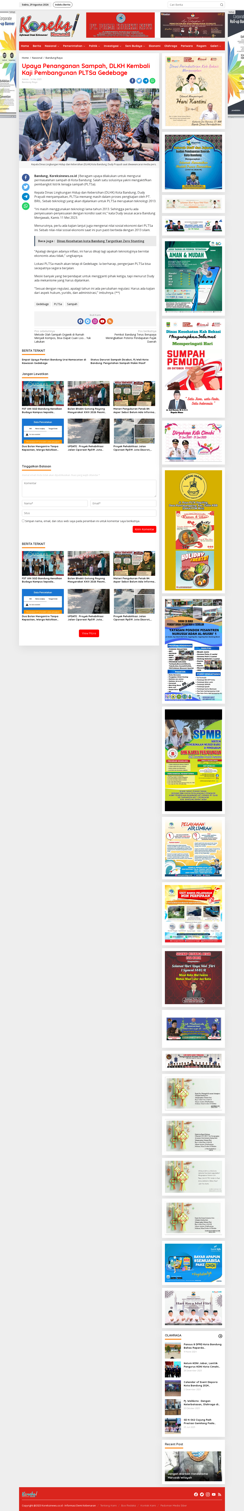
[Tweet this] (139, 81)
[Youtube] (102, 321)
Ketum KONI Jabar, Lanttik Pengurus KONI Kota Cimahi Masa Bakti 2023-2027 (201, 1365)
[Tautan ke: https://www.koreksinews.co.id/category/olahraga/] (220, 1336)
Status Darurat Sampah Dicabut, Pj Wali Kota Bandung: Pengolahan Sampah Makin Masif (119, 361)
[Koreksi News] (49, 25)
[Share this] (132, 81)
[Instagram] (95, 321)
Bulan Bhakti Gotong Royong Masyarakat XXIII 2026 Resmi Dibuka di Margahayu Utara (86, 410)
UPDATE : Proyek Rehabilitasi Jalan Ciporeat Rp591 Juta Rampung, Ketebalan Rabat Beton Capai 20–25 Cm (85, 448)
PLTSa (58, 304)
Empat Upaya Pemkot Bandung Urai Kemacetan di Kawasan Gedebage (54, 361)
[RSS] (110, 321)
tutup (12, 12)
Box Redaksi (128, 1505)
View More (89, 633)
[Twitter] (88, 321)
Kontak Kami (148, 1505)
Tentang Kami (108, 1505)
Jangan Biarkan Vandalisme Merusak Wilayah (188, 1475)
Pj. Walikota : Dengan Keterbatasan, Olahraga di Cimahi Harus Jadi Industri (201, 1402)
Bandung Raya (29, 82)
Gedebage (42, 304)
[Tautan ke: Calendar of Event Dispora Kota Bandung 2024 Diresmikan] (173, 1388)
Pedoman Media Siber (174, 1505)
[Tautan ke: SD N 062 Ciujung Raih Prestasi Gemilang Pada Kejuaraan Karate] (173, 1426)
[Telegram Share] (146, 81)
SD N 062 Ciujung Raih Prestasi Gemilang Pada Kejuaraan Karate (199, 1421)
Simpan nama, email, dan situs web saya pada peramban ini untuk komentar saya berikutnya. (82, 521)
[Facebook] (80, 321)
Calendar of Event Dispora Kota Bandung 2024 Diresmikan (201, 1383)
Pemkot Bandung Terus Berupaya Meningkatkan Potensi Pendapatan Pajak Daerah (131, 336)
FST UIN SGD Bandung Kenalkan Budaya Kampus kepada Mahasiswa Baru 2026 (42, 410)
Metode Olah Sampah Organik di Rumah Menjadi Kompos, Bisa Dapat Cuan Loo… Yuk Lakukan (62, 336)
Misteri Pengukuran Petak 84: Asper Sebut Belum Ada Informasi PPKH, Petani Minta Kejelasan (134, 410)
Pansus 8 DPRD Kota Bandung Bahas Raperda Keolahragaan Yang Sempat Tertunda (203, 1346)
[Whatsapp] (152, 81)
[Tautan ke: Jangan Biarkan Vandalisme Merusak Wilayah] (193, 1466)
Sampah (72, 304)
